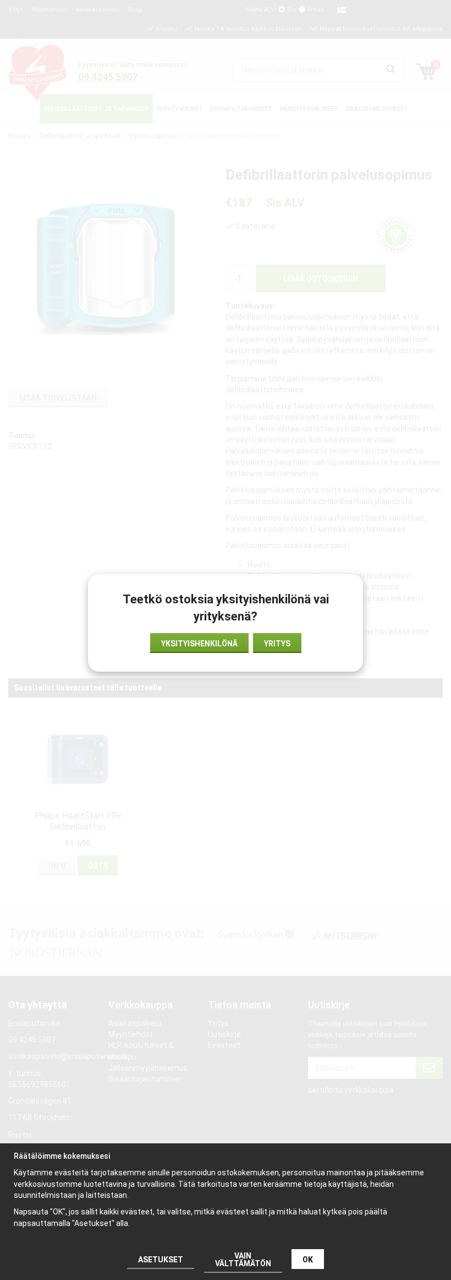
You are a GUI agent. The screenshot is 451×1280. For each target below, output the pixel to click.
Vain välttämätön (243, 1259)
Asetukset (160, 1259)
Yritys (277, 643)
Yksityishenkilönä (199, 643)
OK (307, 1259)
